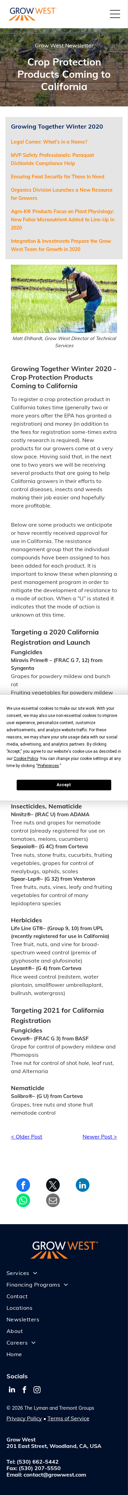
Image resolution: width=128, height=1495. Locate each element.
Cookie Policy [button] (26, 758)
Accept (64, 784)
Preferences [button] (48, 765)
